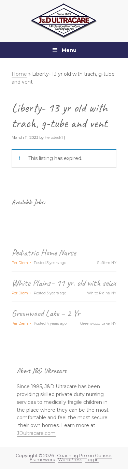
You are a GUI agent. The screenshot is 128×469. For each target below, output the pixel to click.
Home (19, 74)
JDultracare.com (36, 433)
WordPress (70, 459)
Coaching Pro (72, 455)
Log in (92, 459)
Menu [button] (69, 50)
